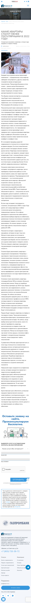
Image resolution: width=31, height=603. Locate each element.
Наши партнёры (21, 565)
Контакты (19, 570)
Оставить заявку (15, 588)
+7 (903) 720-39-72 (10, 551)
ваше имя (4, 455)
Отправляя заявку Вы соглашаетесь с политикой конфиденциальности (15, 483)
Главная (3, 21)
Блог (7, 21)
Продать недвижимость (7, 562)
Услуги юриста (5, 575)
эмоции (8, 502)
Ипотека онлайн (5, 570)
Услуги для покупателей (7, 565)
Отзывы (19, 562)
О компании (20, 560)
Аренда (3, 573)
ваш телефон (4, 461)
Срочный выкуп (5, 568)
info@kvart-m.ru (5, 583)
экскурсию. (17, 506)
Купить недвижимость (7, 560)
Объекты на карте (22, 568)
